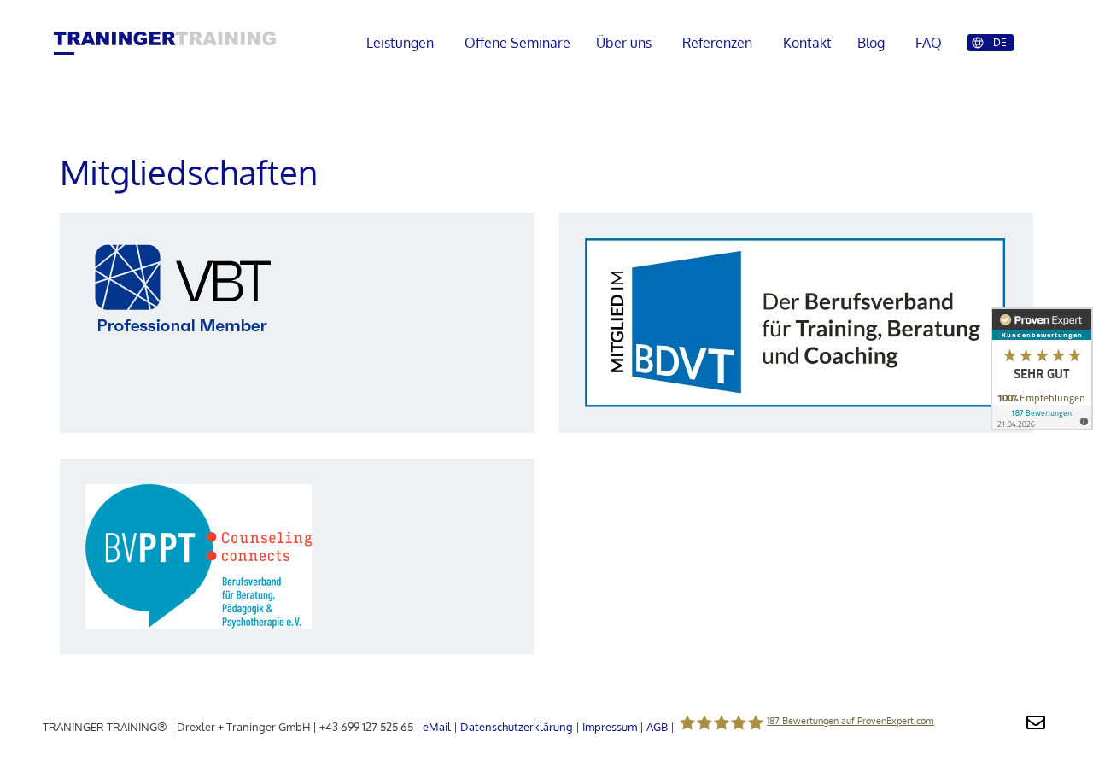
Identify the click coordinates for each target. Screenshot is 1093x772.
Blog (871, 42)
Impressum (609, 727)
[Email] (1035, 719)
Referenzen (717, 42)
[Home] (165, 40)
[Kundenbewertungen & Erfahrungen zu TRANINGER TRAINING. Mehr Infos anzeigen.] (1042, 372)
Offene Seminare (517, 42)
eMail (437, 727)
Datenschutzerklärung (516, 727)
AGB (657, 727)
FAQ (928, 42)
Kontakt (807, 42)
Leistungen (400, 42)
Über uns (624, 42)
